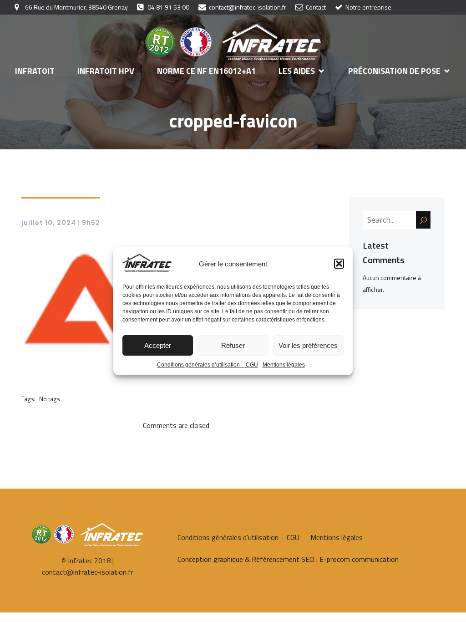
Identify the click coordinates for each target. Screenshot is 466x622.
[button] (339, 263)
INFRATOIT (35, 71)
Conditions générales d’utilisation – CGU (207, 365)
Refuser (233, 345)
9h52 (91, 222)
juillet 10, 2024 (48, 222)
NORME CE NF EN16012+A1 (206, 71)
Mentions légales (284, 365)
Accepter (157, 345)
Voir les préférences (308, 345)
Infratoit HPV (105, 71)
